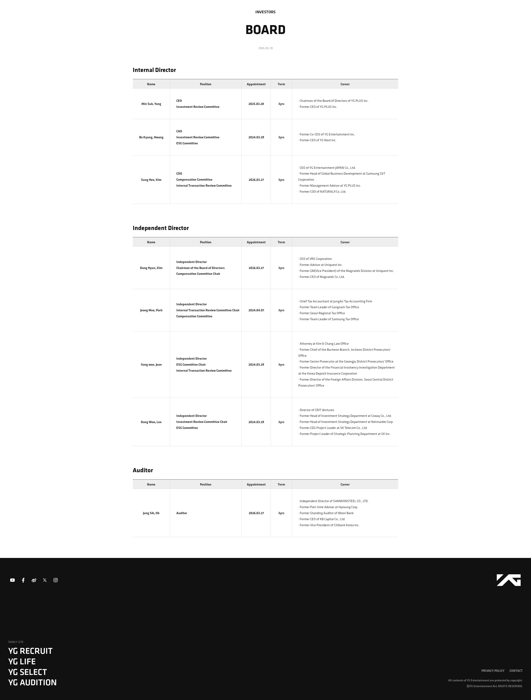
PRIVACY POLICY (492, 670)
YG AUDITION (32, 682)
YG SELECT (27, 671)
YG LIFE (22, 661)
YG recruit (30, 650)
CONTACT (516, 670)
